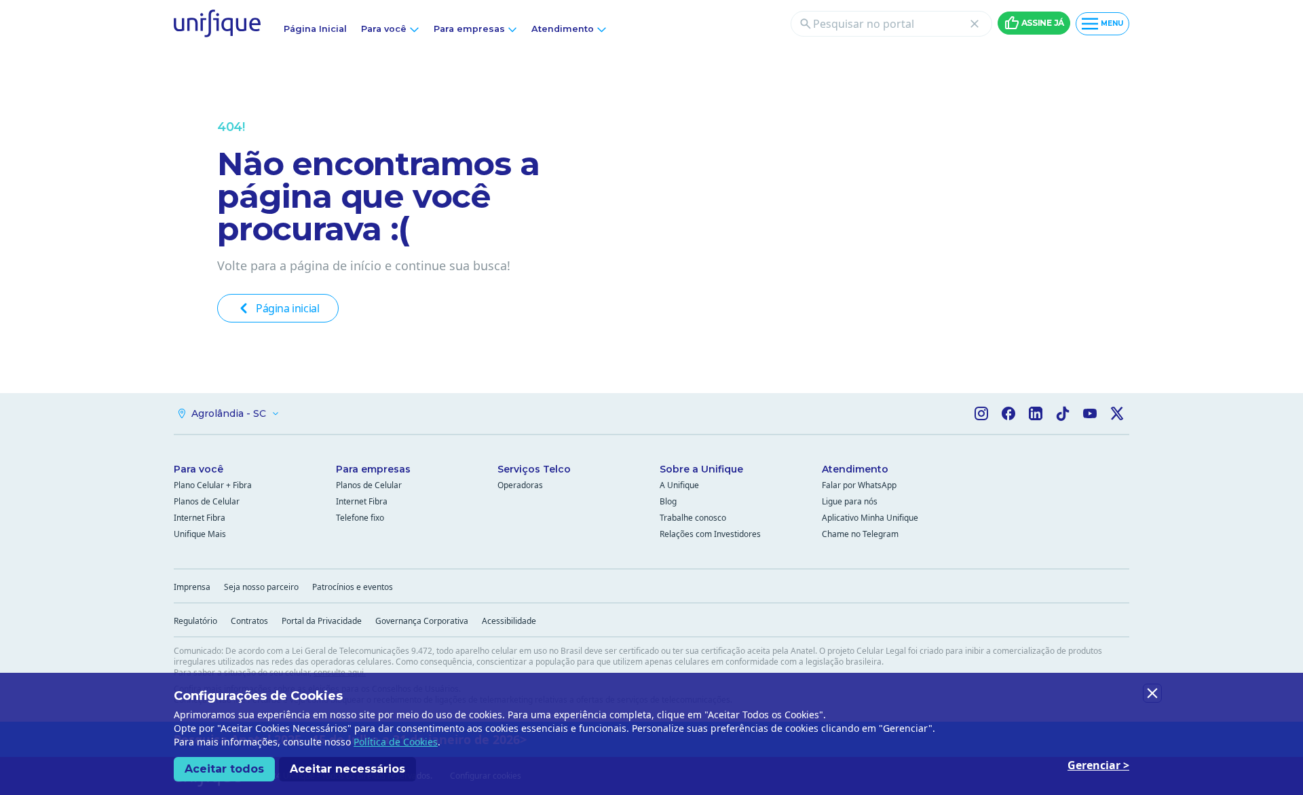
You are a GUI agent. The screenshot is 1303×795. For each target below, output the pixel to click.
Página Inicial (315, 29)
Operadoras (520, 485)
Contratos (249, 621)
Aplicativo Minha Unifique (870, 517)
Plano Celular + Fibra (213, 485)
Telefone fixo (360, 517)
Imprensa (192, 587)
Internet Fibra (199, 517)
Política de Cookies (396, 741)
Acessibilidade (509, 621)
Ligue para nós (849, 501)
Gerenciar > (1098, 765)
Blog (668, 501)
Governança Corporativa (421, 621)
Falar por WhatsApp (859, 485)
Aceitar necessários (347, 768)
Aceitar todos (224, 768)
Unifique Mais (200, 534)
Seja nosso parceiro (261, 587)
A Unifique (679, 485)
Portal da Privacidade (322, 621)
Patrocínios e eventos (352, 587)
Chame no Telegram (860, 534)
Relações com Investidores (710, 534)
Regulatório (195, 621)
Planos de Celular (207, 501)
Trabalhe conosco (693, 517)
